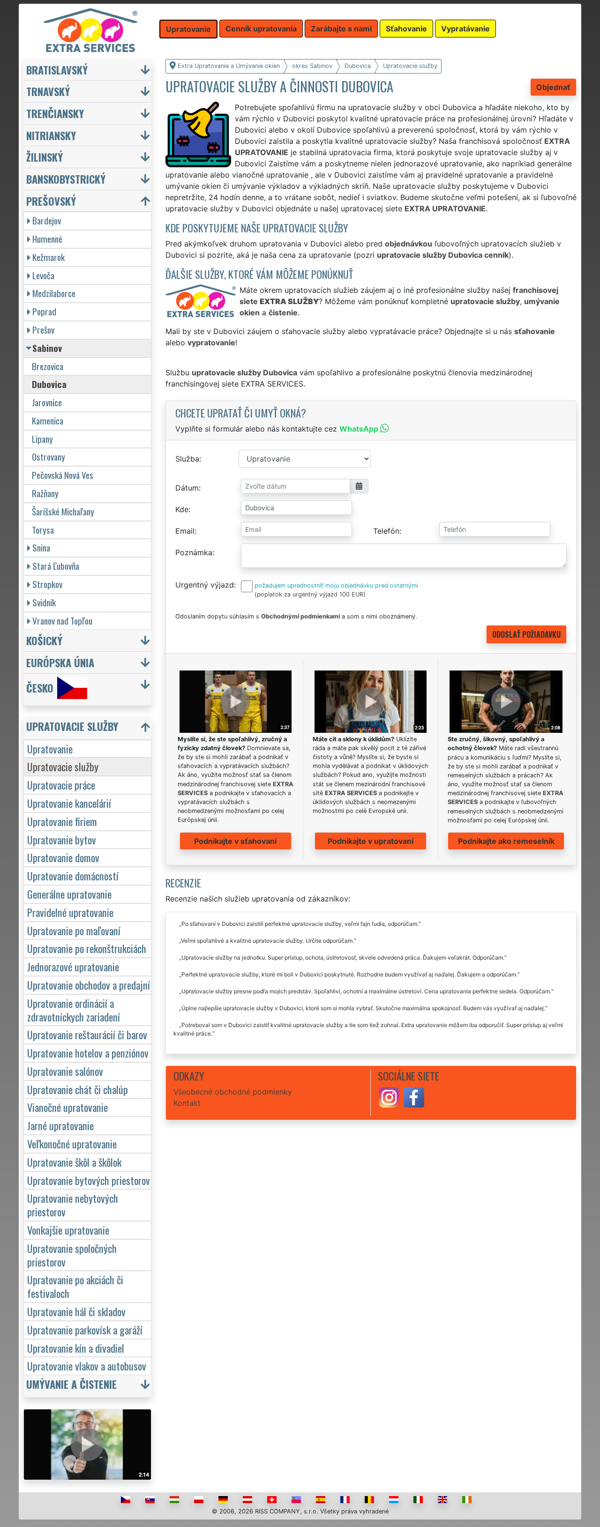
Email (185, 531)
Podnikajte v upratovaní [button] (370, 841)
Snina (41, 547)
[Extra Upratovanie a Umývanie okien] (90, 29)
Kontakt (187, 1103)
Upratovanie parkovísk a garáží (84, 1329)
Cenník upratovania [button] (261, 28)
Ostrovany (48, 456)
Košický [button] (44, 640)
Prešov (43, 329)
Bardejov (46, 220)
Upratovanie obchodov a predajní (88, 984)
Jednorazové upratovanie (73, 966)
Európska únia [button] (60, 662)
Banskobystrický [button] (65, 178)
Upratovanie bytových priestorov (88, 1180)
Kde (181, 509)
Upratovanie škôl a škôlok (74, 1161)
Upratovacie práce (61, 784)
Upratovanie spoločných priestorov (72, 1254)
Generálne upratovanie (69, 893)
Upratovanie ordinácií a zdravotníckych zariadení (73, 1009)
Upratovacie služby (62, 766)
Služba (187, 458)
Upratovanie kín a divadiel (75, 1348)
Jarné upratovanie (60, 1125)
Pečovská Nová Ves (62, 475)
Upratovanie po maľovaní (73, 930)
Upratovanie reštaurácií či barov (87, 1034)
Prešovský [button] (51, 201)
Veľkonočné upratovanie (72, 1143)
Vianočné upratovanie (67, 1107)
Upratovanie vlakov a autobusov (86, 1365)
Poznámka (193, 552)
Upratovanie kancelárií (69, 803)
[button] (88, 728)
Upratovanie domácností (73, 875)
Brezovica (47, 366)
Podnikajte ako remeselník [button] (506, 841)
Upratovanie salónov (65, 1071)
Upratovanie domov (63, 857)
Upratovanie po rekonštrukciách (86, 948)
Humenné (47, 239)
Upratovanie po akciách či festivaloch (75, 1286)
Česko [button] (39, 687)
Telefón (386, 531)
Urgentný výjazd (204, 584)
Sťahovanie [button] (406, 28)
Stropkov (47, 584)
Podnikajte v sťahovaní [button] (235, 841)
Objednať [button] (553, 87)
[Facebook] (414, 1096)
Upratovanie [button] (188, 29)
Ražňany (45, 493)
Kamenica (47, 420)
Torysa (43, 529)
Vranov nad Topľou (62, 620)
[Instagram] (389, 1096)
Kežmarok (48, 257)
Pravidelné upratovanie (70, 912)
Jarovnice (47, 402)
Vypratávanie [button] (465, 28)
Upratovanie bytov (61, 839)
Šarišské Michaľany (63, 511)
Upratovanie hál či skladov (76, 1311)
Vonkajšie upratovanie (68, 1229)
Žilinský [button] (44, 156)
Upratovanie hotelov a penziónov (88, 1052)
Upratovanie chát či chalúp (77, 1089)
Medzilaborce (53, 293)
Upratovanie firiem (62, 821)
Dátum (187, 487)
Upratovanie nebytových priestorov (72, 1204)
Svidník (44, 602)
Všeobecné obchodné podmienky (232, 1091)
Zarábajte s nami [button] (341, 28)
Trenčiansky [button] (55, 113)
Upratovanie (50, 748)
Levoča (43, 275)
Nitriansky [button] (51, 135)
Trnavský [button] (48, 91)
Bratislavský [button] (57, 69)
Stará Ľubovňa (55, 566)
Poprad (44, 311)
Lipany (42, 439)
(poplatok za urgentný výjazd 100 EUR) (310, 594)
